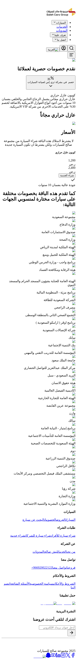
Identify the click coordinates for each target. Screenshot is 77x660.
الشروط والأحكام (64, 583)
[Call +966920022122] (73, 25)
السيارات (70, 519)
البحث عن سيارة (33, 519)
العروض (61, 519)
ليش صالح (51, 551)
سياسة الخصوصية (41, 583)
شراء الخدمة (67, 175)
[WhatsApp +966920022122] (68, 25)
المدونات (62, 30)
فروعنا (71, 567)
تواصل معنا (59, 567)
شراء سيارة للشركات (38, 535)
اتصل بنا (61, 39)
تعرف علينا (60, 35)
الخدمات (62, 551)
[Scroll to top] (62, 24)
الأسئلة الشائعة (20, 583)
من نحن (71, 551)
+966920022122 (41, 567)
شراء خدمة (17, 535)
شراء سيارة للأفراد (63, 535)
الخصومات (50, 519)
